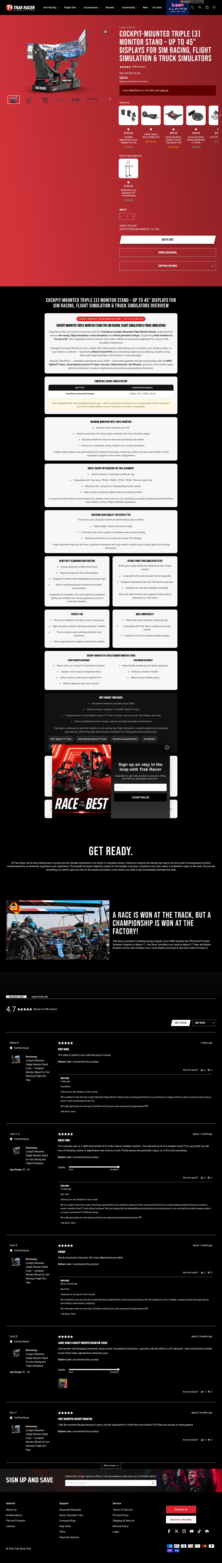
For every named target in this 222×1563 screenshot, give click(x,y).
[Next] (220, 115)
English (186, 2)
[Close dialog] (167, 747)
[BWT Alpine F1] (177, 7)
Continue (140, 797)
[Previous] (116, 115)
